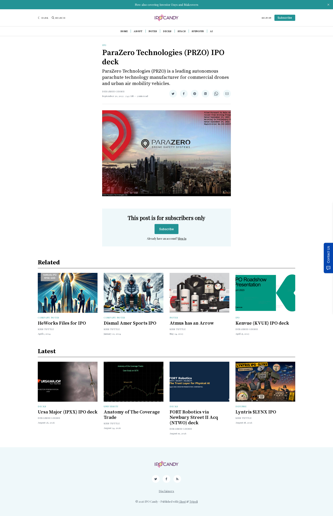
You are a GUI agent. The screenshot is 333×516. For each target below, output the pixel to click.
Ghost (182, 501)
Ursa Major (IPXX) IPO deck (68, 412)
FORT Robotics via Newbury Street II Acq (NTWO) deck (194, 417)
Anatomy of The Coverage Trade (132, 414)
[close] (328, 5)
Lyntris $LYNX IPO (255, 412)
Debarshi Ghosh (113, 91)
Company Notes (48, 317)
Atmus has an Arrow (192, 323)
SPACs (182, 31)
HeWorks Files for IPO (62, 323)
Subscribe (285, 17)
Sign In (266, 17)
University (111, 406)
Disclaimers (166, 491)
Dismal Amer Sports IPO (130, 323)
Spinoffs (198, 31)
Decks (167, 31)
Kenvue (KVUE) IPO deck (262, 323)
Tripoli (193, 501)
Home (124, 31)
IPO (104, 45)
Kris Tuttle (46, 329)
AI (211, 31)
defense (241, 406)
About (138, 31)
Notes (153, 31)
